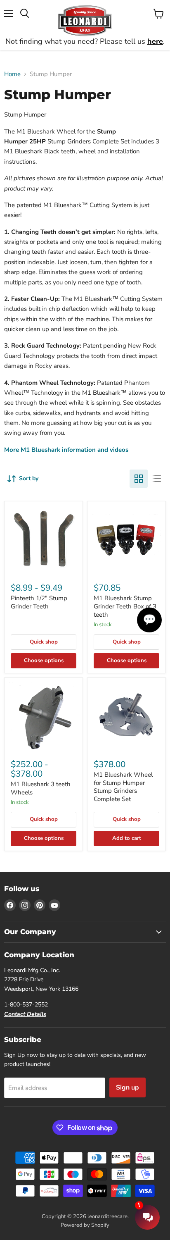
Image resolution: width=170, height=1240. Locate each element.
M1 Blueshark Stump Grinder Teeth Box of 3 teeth (125, 606)
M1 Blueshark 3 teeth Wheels (41, 788)
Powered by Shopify (85, 1225)
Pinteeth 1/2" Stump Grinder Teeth (39, 602)
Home (12, 74)
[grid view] (139, 479)
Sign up (127, 1087)
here (155, 41)
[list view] (157, 479)
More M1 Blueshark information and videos (66, 450)
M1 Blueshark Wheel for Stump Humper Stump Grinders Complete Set (123, 786)
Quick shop (44, 642)
